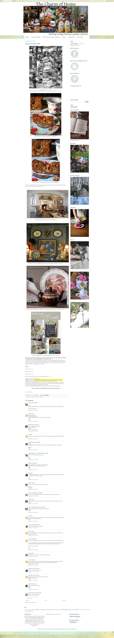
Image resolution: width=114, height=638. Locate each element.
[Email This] (43, 395)
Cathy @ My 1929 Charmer (33, 524)
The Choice (71, 37)
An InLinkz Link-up (29, 392)
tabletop (40, 396)
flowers (63, 609)
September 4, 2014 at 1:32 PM (33, 438)
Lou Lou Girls (30, 559)
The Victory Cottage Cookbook (51, 37)
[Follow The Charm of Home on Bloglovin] (75, 617)
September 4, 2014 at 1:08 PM (33, 431)
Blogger (75, 628)
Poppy (29, 473)
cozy (52, 609)
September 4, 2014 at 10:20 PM (33, 571)
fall (30, 396)
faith (57, 609)
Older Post (64, 600)
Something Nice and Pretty (32, 568)
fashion (60, 609)
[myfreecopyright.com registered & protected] (54, 614)
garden (69, 609)
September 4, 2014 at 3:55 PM (33, 495)
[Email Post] (41, 395)
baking (29, 396)
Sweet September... (53, 136)
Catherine (30, 499)
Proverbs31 (30, 609)
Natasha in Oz (30, 482)
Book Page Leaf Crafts (55, 355)
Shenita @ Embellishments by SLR (34, 492)
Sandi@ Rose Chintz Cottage (33, 442)
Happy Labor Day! (58, 90)
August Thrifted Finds (61, 309)
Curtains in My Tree (31, 402)
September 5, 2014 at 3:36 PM (33, 589)
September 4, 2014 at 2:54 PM (33, 479)
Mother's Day (26, 609)
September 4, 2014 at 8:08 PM (33, 556)
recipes (83, 609)
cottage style (44, 609)
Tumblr (50, 376)
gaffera (69, 628)
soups (86, 609)
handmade (72, 609)
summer (27, 611)
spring (88, 609)
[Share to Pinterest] (48, 395)
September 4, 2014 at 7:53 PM (33, 535)
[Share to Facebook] (46, 395)
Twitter (32, 369)
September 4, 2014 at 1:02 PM (33, 410)
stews (25, 611)
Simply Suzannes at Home (32, 424)
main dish (80, 609)
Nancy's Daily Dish (31, 538)
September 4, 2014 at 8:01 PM (33, 549)
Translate (78, 45)
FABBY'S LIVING (31, 463)
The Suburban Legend (47, 89)
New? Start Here (36, 37)
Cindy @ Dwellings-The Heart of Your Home (35, 507)
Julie (29, 434)
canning (40, 609)
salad (84, 609)
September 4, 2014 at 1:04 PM (33, 421)
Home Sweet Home (36, 396)
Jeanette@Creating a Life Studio (33, 592)
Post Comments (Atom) (33, 602)
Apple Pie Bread (50, 182)
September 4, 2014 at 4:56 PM (33, 512)
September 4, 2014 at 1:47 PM (33, 459)
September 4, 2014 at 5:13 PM (33, 521)
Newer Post (27, 600)
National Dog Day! (59, 263)
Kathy (29, 515)
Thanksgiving (34, 609)
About (64, 37)
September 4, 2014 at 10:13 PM (33, 565)
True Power (80, 37)
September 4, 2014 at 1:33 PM (33, 449)
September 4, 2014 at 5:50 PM (33, 527)
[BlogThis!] (44, 395)
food (32, 396)
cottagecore (49, 609)
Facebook (32, 371)
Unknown (30, 413)
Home (27, 37)
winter (32, 611)
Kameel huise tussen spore (32, 575)
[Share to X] (45, 395)
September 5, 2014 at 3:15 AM (33, 580)
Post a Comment (29, 598)
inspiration (76, 609)
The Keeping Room (53, 219)
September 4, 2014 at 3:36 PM (33, 489)
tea (42, 396)
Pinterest (32, 373)
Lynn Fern (30, 553)
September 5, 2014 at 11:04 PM (33, 595)
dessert (54, 609)
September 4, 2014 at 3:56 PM (33, 503)
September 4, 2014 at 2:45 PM (33, 469)
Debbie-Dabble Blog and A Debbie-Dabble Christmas (37, 453)
